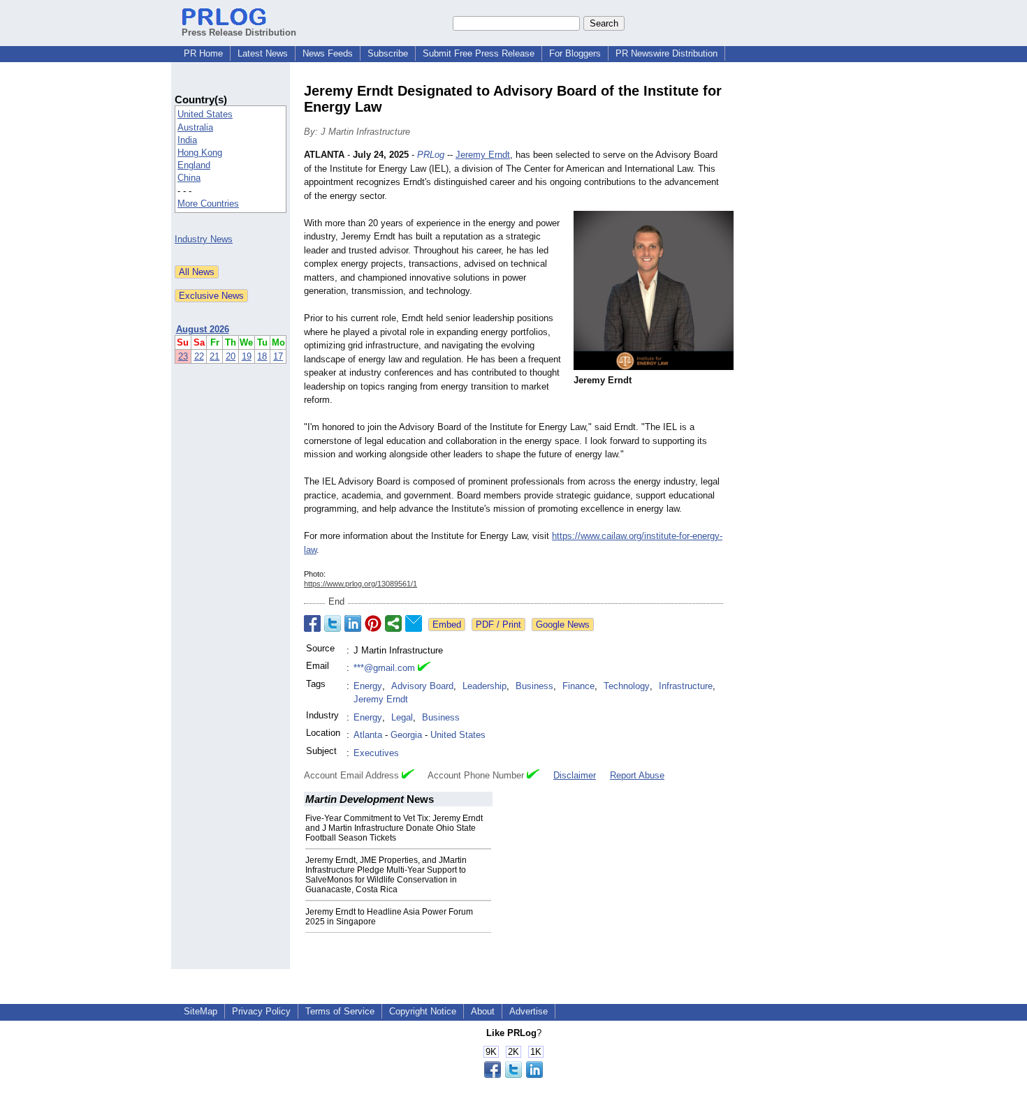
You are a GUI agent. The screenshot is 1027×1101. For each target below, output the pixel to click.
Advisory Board (422, 686)
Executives (376, 753)
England (193, 165)
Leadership (484, 686)
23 (183, 356)
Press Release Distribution (239, 32)
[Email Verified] (424, 668)
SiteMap (200, 1011)
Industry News (204, 239)
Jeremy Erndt (483, 154)
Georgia (406, 735)
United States (205, 114)
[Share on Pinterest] (373, 623)
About (483, 1011)
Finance (578, 686)
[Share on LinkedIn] (352, 623)
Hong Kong (199, 152)
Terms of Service (339, 1011)
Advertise (528, 1011)
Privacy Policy (261, 1011)
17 (278, 356)
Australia (195, 127)
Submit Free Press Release (478, 53)
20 (230, 356)
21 (214, 356)
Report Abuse (637, 775)
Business (534, 686)
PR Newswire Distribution (667, 53)
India (187, 140)
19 (247, 356)
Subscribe (387, 53)
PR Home (203, 53)
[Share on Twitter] (332, 623)
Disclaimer (574, 775)
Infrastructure (686, 686)
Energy (368, 686)
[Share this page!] (513, 1075)
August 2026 (202, 329)
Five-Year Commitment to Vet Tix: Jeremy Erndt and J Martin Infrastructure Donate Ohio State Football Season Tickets (394, 828)
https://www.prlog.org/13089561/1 (360, 583)
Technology (627, 686)
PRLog (430, 154)
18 (262, 356)
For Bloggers (575, 53)
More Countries (208, 203)
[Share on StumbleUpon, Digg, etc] (393, 623)
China (189, 177)
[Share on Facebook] (312, 623)
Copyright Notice (422, 1011)
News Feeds (328, 53)
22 (199, 356)
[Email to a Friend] (413, 623)
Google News (563, 624)
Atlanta (368, 735)
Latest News (263, 53)
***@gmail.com (384, 668)
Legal (402, 717)
